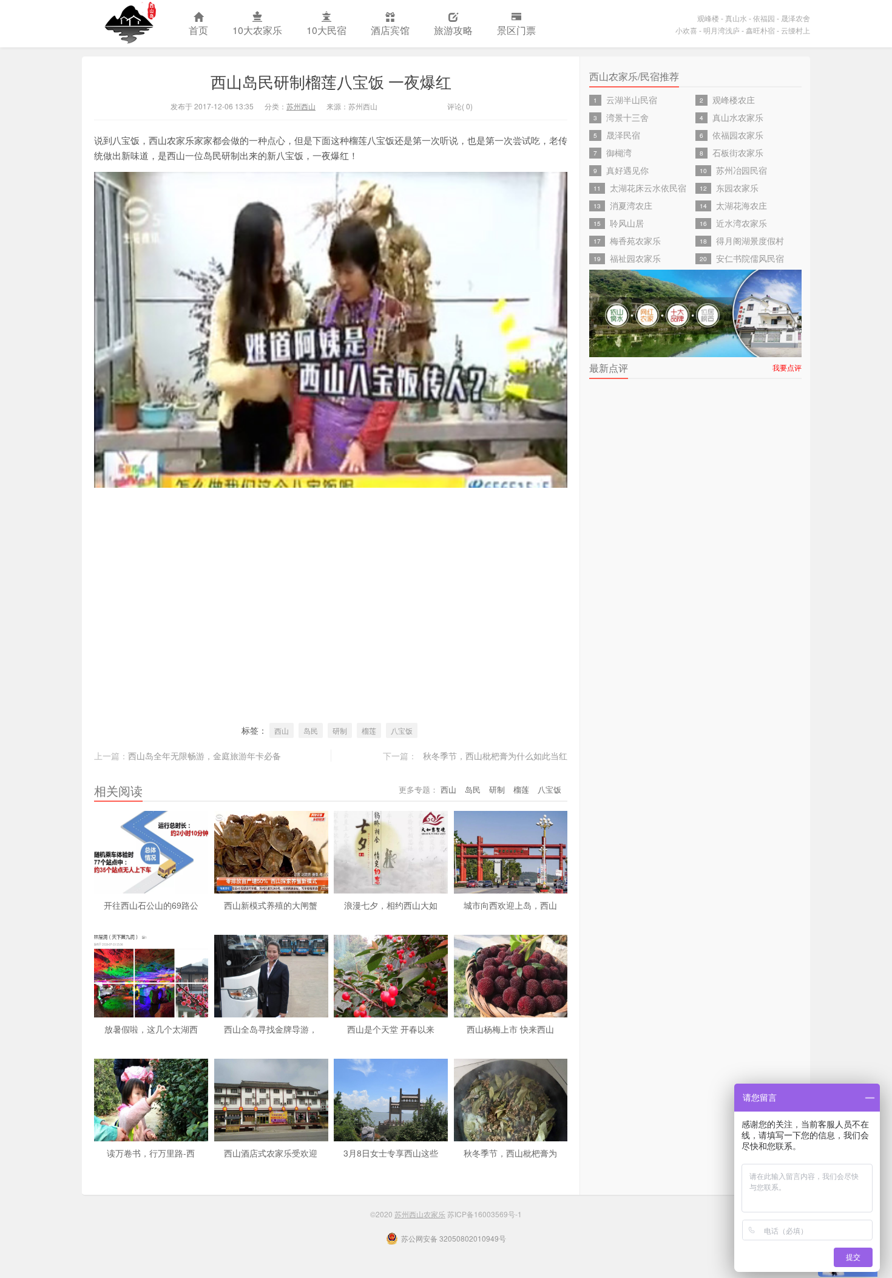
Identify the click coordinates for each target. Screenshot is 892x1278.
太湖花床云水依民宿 (648, 188)
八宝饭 (402, 730)
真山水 (736, 18)
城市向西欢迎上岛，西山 (510, 905)
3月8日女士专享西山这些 (390, 1153)
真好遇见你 (627, 170)
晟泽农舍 (795, 18)
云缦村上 (795, 30)
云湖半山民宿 (631, 100)
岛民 (310, 730)
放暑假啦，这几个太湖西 (151, 1029)
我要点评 (787, 367)
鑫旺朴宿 (760, 30)
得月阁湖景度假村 (750, 240)
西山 (281, 730)
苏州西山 (301, 106)
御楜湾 (619, 152)
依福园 (764, 18)
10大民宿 (326, 30)
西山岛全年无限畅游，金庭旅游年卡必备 (204, 756)
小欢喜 (686, 30)
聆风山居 (627, 223)
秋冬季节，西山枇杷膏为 (510, 1153)
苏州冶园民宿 (741, 170)
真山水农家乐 (737, 117)
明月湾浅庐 (721, 30)
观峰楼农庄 (733, 100)
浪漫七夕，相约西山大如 (391, 905)
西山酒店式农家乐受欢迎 (270, 1153)
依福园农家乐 (737, 135)
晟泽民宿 (623, 135)
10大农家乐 (257, 30)
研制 (340, 730)
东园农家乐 (737, 188)
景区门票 (516, 30)
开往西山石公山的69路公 (151, 905)
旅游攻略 (453, 30)
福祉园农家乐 (635, 258)
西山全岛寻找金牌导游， (270, 1029)
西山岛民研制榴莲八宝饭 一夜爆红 (331, 81)
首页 (198, 30)
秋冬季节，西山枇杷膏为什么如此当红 (495, 756)
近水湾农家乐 (741, 223)
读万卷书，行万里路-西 (151, 1153)
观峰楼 (708, 18)
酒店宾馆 (390, 30)
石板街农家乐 (737, 152)
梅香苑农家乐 (635, 240)
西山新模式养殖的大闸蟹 (270, 905)
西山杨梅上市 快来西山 (510, 1029)
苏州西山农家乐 (129, 23)
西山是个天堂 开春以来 (390, 1029)
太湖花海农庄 (741, 205)
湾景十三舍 (627, 117)
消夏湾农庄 (631, 205)
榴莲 (369, 730)
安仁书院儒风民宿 (750, 258)
